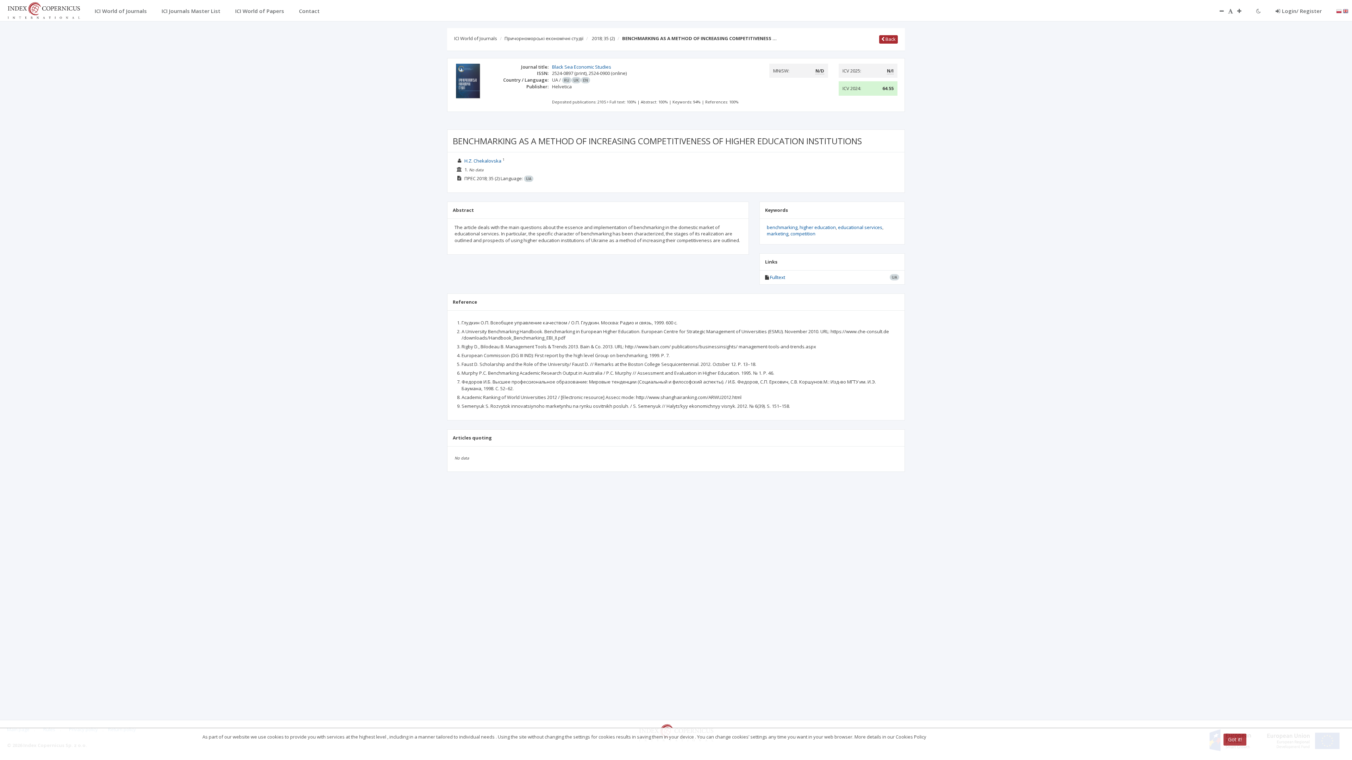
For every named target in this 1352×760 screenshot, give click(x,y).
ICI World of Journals (475, 38)
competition (802, 233)
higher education (818, 227)
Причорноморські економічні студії (544, 38)
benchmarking (782, 227)
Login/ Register (1302, 10)
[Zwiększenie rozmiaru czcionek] (1243, 11)
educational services (860, 227)
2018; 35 (603, 38)
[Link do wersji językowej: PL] (1339, 10)
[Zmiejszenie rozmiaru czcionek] (1218, 11)
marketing (777, 233)
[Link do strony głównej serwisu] (43, 10)
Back (890, 39)
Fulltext (777, 277)
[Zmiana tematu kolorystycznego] (1258, 11)
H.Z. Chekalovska (482, 161)
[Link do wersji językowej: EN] (1345, 10)
